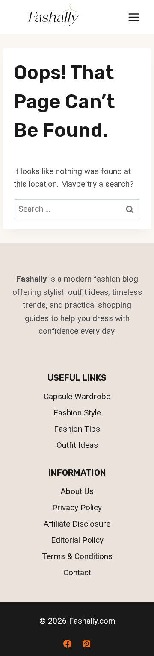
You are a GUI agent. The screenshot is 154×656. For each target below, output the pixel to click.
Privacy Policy (77, 507)
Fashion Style (77, 413)
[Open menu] (134, 17)
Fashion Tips (77, 429)
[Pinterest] (87, 643)
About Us (77, 491)
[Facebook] (67, 643)
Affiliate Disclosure (77, 524)
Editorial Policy (77, 540)
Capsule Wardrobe (77, 396)
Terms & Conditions (77, 556)
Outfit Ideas (77, 445)
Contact (77, 572)
